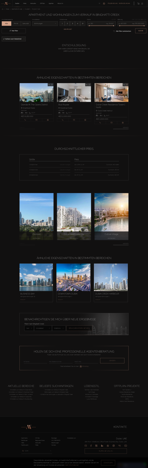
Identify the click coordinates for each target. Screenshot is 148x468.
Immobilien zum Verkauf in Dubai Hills (21, 396)
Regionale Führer (40, 440)
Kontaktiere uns (71, 438)
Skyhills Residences (127, 394)
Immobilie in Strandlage (91, 396)
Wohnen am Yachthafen (91, 394)
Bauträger (54, 438)
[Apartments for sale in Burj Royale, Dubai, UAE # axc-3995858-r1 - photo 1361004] (74, 92)
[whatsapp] (104, 3)
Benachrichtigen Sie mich (79, 328)
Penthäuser (24, 440)
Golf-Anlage (92, 392)
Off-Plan (42, 3)
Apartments (24, 438)
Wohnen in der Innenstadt (92, 389)
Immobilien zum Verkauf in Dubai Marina (21, 389)
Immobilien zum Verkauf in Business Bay (21, 399)
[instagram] (114, 446)
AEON (127, 399)
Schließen (108, 463)
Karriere (53, 445)
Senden (112, 360)
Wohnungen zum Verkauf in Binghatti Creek (56, 392)
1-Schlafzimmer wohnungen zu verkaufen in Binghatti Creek (56, 394)
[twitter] (96, 446)
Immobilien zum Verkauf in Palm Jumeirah (21, 394)
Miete (24, 3)
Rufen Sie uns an (124, 3)
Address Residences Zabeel (127, 392)
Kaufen (17, 3)
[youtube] (125, 446)
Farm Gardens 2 (127, 389)
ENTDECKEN (36, 238)
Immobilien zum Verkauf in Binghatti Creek (56, 389)
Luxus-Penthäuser (92, 399)
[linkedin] (102, 446)
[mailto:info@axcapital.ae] (86, 446)
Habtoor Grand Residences (127, 401)
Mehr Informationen (72, 465)
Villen (22, 442)
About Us (60, 3)
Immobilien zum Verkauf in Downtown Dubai (21, 392)
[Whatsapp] (108, 446)
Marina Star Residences (127, 396)
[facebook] (91, 446)
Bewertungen (55, 442)
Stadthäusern (24, 445)
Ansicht (22, 299)
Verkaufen (33, 3)
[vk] (119, 446)
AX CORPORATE (55, 440)
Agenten (51, 3)
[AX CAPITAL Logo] (28, 427)
